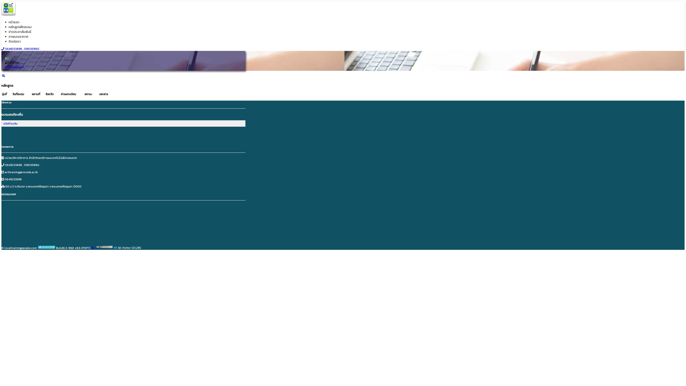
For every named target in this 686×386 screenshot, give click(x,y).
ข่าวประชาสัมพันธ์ (20, 31)
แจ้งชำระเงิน (10, 123)
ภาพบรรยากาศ (18, 36)
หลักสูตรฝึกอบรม (20, 26)
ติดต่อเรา (15, 41)
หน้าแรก (14, 22)
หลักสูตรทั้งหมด (14, 67)
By (93, 248)
